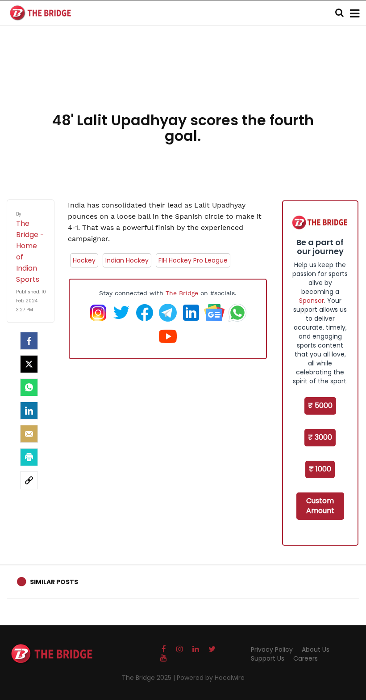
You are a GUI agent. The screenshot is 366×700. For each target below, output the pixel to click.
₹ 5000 (320, 405)
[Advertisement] (183, 80)
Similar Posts (54, 581)
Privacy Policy (272, 649)
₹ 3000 (320, 437)
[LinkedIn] (29, 411)
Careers (305, 658)
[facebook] (29, 341)
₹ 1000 (320, 469)
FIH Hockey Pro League (193, 260)
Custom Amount (320, 506)
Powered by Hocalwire (211, 677)
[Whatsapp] (29, 387)
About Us (315, 649)
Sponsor (311, 300)
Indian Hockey (127, 260)
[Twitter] (29, 364)
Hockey (84, 260)
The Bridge (182, 293)
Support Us (267, 658)
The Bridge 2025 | (149, 677)
